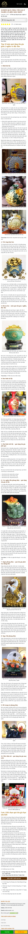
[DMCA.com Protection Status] (14, 913)
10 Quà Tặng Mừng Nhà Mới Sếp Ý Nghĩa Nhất (13, 875)
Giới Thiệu (3, 919)
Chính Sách (3, 922)
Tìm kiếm (20, 4)
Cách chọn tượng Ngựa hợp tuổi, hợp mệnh (11, 893)
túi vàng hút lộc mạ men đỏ (19, 296)
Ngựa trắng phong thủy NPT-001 (8, 631)
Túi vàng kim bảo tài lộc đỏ (7, 296)
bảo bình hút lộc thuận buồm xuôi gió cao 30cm (11, 436)
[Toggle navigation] (25, 4)
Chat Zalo (7, 932)
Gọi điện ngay (21, 932)
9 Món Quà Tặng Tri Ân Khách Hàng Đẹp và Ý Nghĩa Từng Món (14, 886)
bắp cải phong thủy (18, 745)
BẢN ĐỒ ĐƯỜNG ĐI (18, 905)
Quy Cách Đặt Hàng (5, 925)
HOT (8, 14)
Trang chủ (3, 14)
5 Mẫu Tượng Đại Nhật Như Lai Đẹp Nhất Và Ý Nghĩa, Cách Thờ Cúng (14, 890)
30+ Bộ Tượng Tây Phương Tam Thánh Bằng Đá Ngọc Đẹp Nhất (14, 882)
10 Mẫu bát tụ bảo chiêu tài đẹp (14, 375)
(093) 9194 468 (8, 907)
